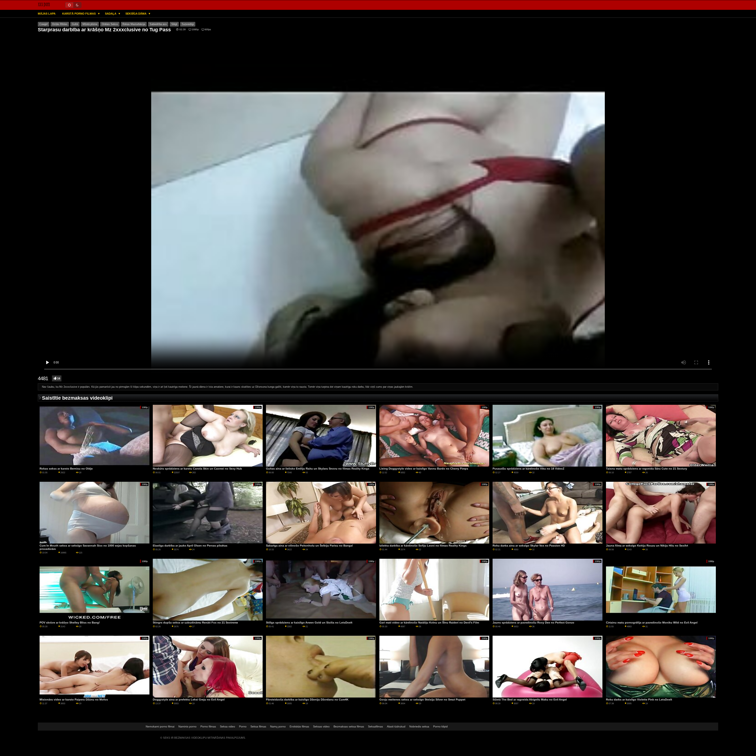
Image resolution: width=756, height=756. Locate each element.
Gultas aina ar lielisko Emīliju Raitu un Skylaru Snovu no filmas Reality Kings (317, 468)
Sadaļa (111, 13)
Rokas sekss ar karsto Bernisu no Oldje (66, 468)
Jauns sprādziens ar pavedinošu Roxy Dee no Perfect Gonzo (533, 622)
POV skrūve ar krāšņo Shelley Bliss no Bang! (70, 622)
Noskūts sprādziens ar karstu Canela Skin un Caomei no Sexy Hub (197, 468)
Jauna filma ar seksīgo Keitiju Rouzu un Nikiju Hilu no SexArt (647, 545)
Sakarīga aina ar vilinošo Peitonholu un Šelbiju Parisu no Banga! (309, 545)
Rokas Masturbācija (133, 24)
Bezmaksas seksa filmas (349, 726)
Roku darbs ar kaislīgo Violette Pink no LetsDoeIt (639, 699)
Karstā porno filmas (79, 13)
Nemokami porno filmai (160, 726)
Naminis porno (187, 726)
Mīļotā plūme (89, 24)
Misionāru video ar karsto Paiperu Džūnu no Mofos (74, 699)
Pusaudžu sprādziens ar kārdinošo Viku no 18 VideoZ (528, 468)
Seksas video (321, 726)
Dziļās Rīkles (59, 24)
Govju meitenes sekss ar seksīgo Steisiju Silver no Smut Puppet (422, 699)
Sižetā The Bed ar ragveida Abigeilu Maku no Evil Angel (530, 699)
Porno (242, 726)
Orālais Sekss (110, 24)
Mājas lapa (47, 13)
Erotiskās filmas (299, 726)
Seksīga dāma (136, 13)
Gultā (75, 24)
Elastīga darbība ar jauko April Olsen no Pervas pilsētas (190, 545)
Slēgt (174, 24)
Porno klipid (440, 726)
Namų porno (278, 726)
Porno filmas (208, 726)
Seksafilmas (375, 726)
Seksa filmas (258, 726)
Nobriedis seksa (419, 726)
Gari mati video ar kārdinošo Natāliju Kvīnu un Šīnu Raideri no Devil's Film (429, 622)
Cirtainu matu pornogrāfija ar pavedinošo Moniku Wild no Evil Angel (652, 622)
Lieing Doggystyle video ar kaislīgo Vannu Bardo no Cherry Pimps (423, 468)
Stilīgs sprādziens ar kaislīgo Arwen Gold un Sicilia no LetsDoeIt (309, 622)
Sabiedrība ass (158, 24)
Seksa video (227, 726)
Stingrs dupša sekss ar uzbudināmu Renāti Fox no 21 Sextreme (195, 622)
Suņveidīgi (188, 24)
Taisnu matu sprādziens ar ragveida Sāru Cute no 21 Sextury (646, 468)
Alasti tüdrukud (396, 726)
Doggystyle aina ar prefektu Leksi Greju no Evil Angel (189, 699)
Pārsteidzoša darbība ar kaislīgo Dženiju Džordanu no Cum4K (307, 699)
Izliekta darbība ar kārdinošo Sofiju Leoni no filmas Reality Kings (423, 545)
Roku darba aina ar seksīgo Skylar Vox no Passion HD (529, 545)
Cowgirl (43, 24)
